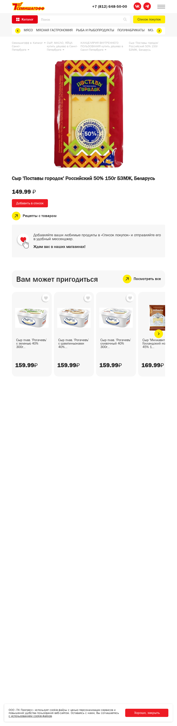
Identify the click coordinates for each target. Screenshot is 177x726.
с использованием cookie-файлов (30, 716)
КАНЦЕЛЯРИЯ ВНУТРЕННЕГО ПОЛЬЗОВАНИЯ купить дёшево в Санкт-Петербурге (102, 46)
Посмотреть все (147, 278)
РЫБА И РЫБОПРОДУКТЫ (95, 30)
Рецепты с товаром (40, 215)
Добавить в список (30, 203)
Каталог (38, 43)
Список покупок (149, 19)
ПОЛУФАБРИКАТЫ (131, 30)
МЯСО (28, 30)
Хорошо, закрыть (147, 712)
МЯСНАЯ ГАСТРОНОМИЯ (54, 30)
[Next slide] (159, 30)
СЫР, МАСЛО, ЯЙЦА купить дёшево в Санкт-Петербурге (62, 46)
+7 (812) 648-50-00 (109, 7)
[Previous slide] (18, 30)
